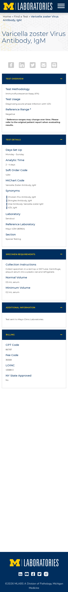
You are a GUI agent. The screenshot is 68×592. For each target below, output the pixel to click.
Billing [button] (10, 334)
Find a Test (21, 16)
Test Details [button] (13, 139)
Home (7, 16)
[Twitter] (33, 65)
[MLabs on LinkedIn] (21, 574)
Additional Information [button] (20, 307)
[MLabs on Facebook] (33, 574)
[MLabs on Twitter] (40, 574)
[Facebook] (11, 65)
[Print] (54, 65)
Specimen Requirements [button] (20, 254)
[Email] (43, 65)
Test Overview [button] (15, 78)
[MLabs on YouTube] (27, 574)
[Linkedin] (22, 65)
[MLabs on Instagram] (47, 574)
